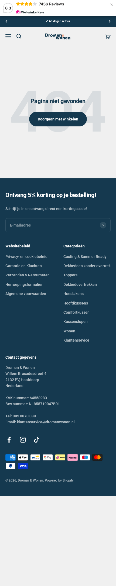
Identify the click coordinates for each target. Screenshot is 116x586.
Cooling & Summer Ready (85, 256)
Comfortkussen (76, 312)
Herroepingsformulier (24, 284)
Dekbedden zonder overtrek (87, 266)
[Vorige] (6, 21)
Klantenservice (76, 340)
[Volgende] (110, 21)
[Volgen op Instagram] (22, 439)
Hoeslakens (73, 294)
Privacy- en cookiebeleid (26, 256)
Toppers (70, 275)
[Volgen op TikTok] (36, 439)
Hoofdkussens (75, 303)
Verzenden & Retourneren (27, 275)
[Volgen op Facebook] (9, 439)
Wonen (69, 331)
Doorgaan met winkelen (58, 119)
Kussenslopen (75, 321)
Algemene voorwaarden (25, 294)
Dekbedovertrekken (80, 284)
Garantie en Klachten (23, 266)
